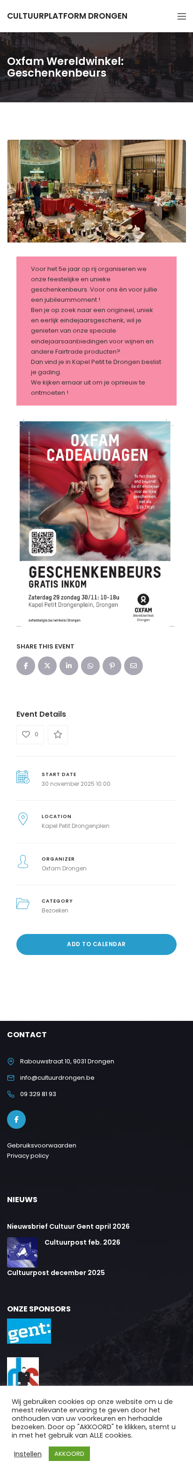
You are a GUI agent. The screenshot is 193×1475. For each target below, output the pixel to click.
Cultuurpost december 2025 (56, 1272)
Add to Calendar (96, 944)
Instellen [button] (28, 1454)
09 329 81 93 (38, 1094)
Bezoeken (55, 910)
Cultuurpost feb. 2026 (82, 1242)
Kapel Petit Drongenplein (76, 826)
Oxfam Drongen (64, 868)
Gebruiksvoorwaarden (41, 1145)
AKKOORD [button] (69, 1453)
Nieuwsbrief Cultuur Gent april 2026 (68, 1226)
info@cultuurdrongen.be (57, 1077)
